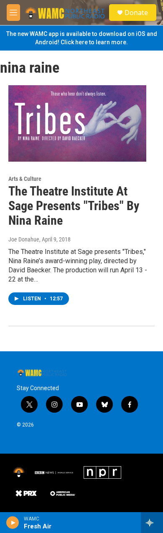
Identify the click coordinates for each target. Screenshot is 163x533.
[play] (13, 522)
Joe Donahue (23, 239)
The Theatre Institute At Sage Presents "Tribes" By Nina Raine (73, 206)
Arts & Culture (24, 178)
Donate (136, 12)
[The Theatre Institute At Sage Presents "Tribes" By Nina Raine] (77, 123)
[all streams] (152, 522)
